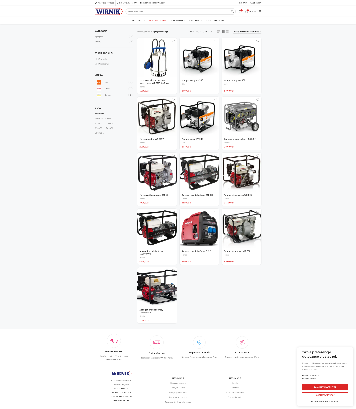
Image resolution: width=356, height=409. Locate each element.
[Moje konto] (260, 11)
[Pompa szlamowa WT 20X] (241, 228)
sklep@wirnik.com (121, 400)
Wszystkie (99, 113)
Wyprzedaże (103, 59)
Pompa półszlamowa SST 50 (153, 195)
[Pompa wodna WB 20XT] (157, 116)
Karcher (227, 143)
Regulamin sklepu (178, 383)
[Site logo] (109, 11)
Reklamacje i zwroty (178, 397)
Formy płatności (235, 397)
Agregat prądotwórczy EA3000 (197, 195)
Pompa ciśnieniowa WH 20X (238, 195)
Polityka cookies (178, 387)
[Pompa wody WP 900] (199, 116)
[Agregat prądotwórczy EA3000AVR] (157, 228)
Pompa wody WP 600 (234, 80)
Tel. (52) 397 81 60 (121, 388)
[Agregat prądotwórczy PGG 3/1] (241, 116)
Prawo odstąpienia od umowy (178, 402)
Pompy (98, 41)
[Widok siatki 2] (218, 31)
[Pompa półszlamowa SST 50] (157, 172)
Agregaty (99, 36)
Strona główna (143, 31)
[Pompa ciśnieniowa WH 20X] (241, 172)
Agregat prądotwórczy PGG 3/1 (240, 139)
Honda (142, 87)
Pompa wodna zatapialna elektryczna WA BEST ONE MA (154, 82)
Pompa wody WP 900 (192, 139)
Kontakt (235, 387)
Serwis (235, 383)
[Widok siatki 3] (223, 31)
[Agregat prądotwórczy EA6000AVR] (157, 287)
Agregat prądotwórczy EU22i (196, 251)
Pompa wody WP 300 (192, 80)
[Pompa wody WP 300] (199, 57)
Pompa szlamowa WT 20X (237, 251)
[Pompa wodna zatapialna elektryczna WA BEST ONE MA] (157, 57)
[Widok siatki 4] (227, 31)
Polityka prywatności (178, 392)
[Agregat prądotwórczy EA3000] (199, 172)
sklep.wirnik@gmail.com (121, 396)
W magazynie (103, 64)
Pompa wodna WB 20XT (151, 139)
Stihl (183, 84)
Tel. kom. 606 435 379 (121, 392)
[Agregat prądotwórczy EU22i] (199, 228)
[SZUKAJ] (232, 11)
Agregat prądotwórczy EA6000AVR (151, 311)
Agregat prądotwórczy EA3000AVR (151, 252)
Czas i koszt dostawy (235, 392)
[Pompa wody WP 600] (241, 57)
